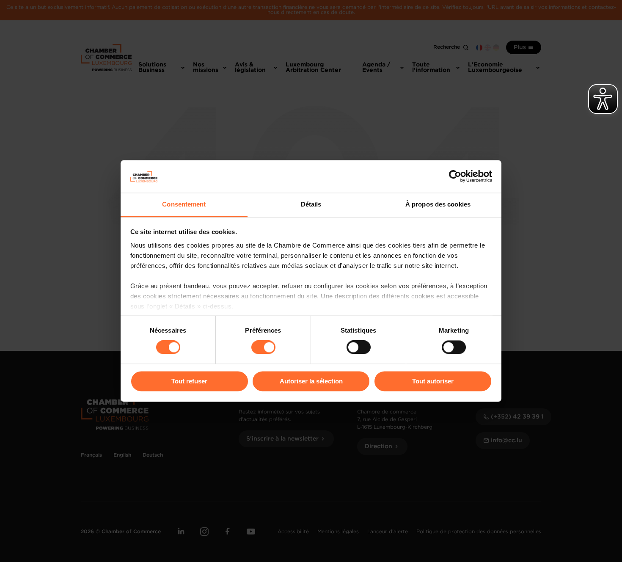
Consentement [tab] (184, 204)
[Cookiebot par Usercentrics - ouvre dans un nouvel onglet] (455, 176)
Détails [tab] (311, 204)
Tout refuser (189, 381)
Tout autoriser (433, 381)
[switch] (263, 347)
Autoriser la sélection (311, 381)
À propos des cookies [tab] (438, 204)
